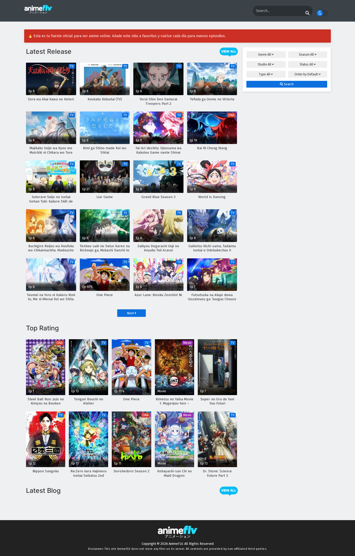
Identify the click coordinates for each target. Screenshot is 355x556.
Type (264, 74)
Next (131, 313)
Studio (264, 64)
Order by (306, 74)
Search (288, 84)
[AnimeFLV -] (38, 11)
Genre (264, 54)
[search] (307, 13)
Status (306, 64)
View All (228, 51)
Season (306, 54)
